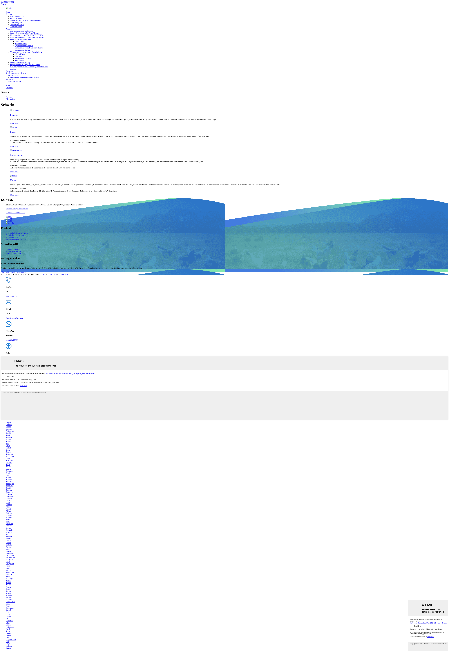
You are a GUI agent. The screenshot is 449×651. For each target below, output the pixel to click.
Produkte (9, 29)
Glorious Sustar (16, 18)
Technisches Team (17, 25)
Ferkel (13, 180)
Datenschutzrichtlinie (13, 253)
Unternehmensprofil (17, 16)
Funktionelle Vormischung (20, 63)
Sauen (13, 132)
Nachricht (9, 79)
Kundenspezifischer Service (16, 73)
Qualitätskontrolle (12, 75)
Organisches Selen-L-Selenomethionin (29, 48)
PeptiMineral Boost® (23, 58)
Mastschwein (16, 155)
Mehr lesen (14, 123)
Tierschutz (9, 71)
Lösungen (9, 88)
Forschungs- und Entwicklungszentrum (24, 77)
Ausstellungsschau (17, 23)
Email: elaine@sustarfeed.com (17, 209)
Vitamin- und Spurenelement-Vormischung (26, 52)
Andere (13, 69)
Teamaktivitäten (16, 27)
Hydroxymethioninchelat (24, 46)
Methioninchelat (21, 44)
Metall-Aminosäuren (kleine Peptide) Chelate (27, 37)
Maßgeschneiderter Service (16, 239)
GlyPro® (18, 56)
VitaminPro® (20, 60)
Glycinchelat (19, 41)
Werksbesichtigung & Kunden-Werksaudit (26, 20)
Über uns (9, 14)
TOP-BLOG (52, 274)
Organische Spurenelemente (20, 39)
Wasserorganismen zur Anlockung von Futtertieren (29, 67)
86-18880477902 (7, 2)
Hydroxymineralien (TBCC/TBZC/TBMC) (26, 35)
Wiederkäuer (10, 99)
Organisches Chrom (22, 50)
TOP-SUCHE (63, 274)
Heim (8, 12)
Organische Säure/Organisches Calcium (25, 65)
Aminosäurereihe (12, 237)
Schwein (9, 97)
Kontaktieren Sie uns (13, 82)
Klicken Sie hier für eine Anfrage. (13, 272)
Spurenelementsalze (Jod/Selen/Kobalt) (24, 33)
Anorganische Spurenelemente (21, 31)
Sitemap (43, 274)
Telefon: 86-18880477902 (15, 213)
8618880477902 (12, 340)
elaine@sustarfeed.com (14, 318)
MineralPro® (20, 54)
